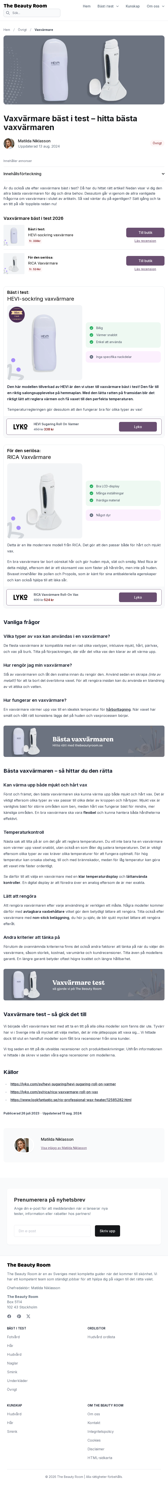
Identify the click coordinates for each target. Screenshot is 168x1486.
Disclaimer (96, 1449)
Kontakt (94, 1423)
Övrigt (22, 30)
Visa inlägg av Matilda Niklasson (64, 1148)
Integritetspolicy (101, 1431)
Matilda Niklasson (34, 141)
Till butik (145, 232)
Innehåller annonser (18, 161)
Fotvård (13, 1337)
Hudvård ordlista (101, 1337)
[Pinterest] (19, 1316)
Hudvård (14, 1354)
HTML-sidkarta (100, 1458)
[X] (28, 1316)
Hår (10, 1345)
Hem (87, 6)
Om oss (153, 6)
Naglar (12, 1363)
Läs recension (145, 241)
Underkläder (17, 1380)
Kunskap (133, 6)
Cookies (94, 1440)
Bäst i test (106, 6)
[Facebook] (9, 1316)
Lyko (138, 427)
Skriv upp (107, 1231)
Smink (12, 1372)
